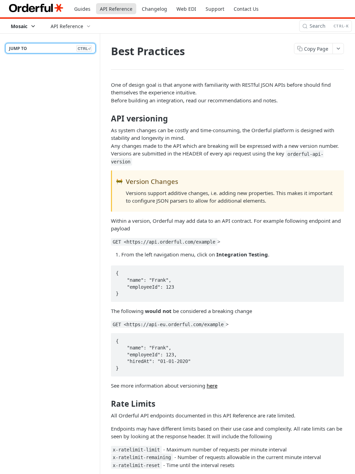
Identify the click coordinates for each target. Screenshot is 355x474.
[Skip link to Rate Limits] (106, 403)
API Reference (116, 9)
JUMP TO (49, 48)
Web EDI (186, 9)
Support (215, 9)
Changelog (154, 9)
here (212, 385)
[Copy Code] (335, 271)
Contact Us (246, 9)
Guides (82, 9)
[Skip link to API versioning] (106, 118)
